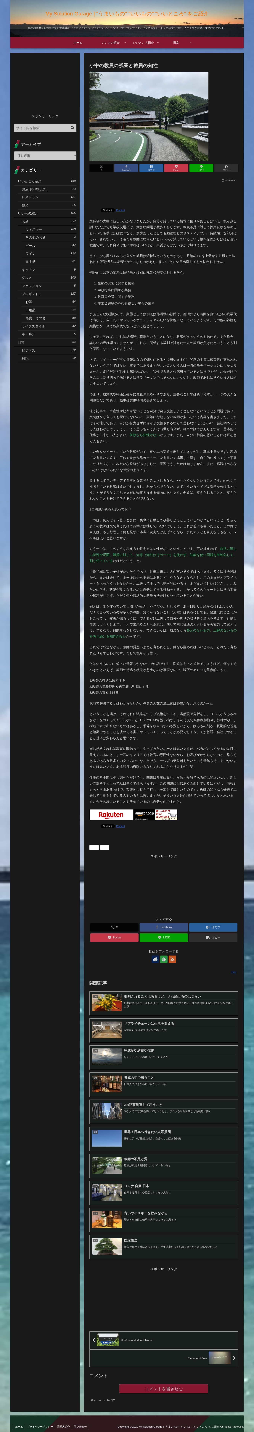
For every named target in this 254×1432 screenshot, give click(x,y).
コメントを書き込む (164, 1388)
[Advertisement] (163, 193)
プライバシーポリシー (40, 1426)
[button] (226, 168)
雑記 (105, 847)
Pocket (120, 210)
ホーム (19, 1426)
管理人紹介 (63, 1426)
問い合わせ (80, 1426)
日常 (95, 847)
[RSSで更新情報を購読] (172, 959)
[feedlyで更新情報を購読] (164, 959)
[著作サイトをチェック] (155, 959)
